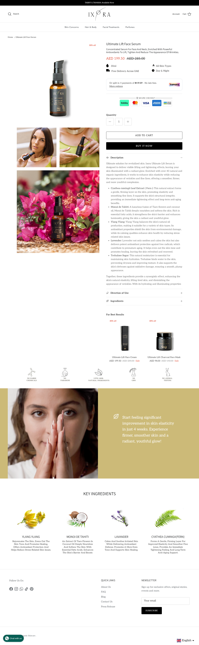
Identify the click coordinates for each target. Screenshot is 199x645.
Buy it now (144, 146)
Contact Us (106, 601)
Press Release (108, 606)
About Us (106, 587)
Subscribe (152, 610)
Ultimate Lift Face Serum (26, 37)
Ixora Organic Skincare (26, 636)
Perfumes (129, 26)
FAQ (103, 591)
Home (10, 37)
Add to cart (144, 135)
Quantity (111, 115)
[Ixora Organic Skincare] (99, 14)
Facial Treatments (111, 26)
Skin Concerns (72, 26)
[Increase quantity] (128, 121)
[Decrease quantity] (110, 121)
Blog (103, 596)
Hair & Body (91, 26)
